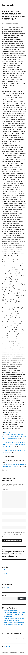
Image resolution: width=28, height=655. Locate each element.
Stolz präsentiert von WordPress (17, 652)
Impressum (7, 646)
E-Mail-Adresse (7, 518)
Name (4, 511)
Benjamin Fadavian (9, 470)
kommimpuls (8, 5)
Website (4, 525)
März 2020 (7, 570)
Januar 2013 (7, 576)
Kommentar (6, 489)
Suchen (4, 595)
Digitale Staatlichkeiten (10, 610)
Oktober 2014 (7, 574)
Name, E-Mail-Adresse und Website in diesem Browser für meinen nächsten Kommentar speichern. (13, 534)
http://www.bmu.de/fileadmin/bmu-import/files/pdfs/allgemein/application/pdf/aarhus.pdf (14, 444)
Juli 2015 (6, 572)
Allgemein (6, 587)
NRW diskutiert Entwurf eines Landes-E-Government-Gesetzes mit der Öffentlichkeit (15, 614)
